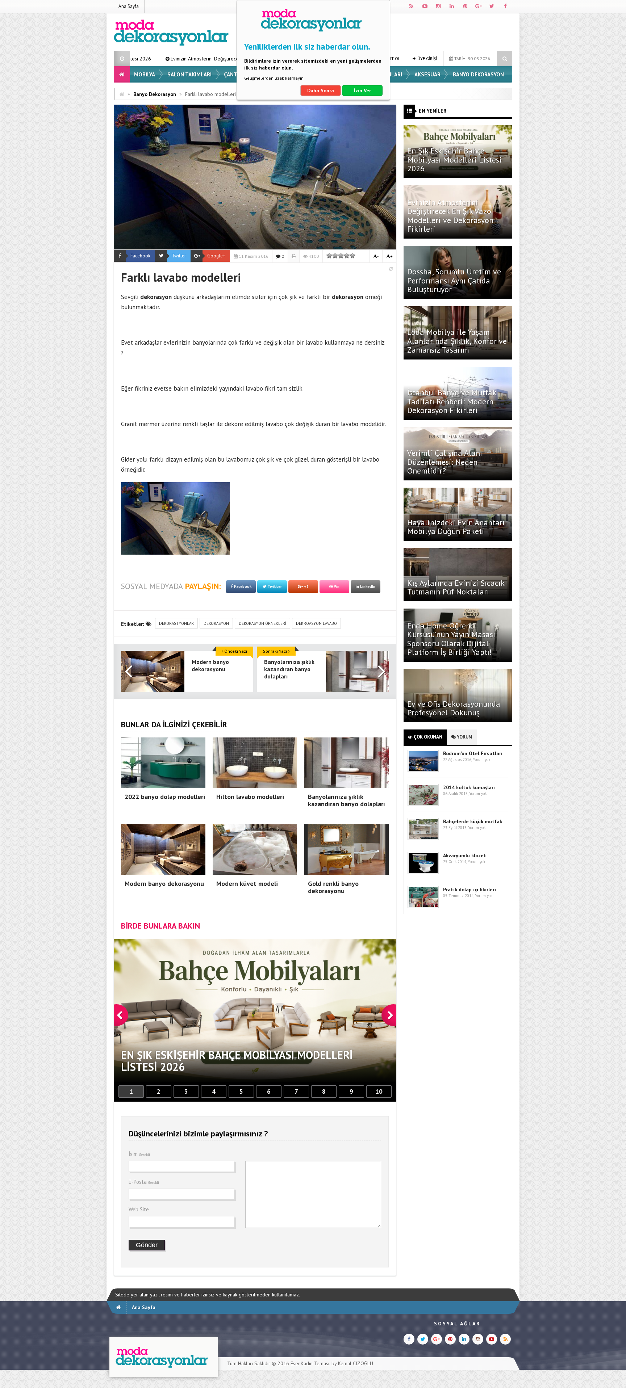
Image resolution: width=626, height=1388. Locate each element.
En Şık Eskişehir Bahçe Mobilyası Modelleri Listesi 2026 (454, 159)
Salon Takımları (189, 74)
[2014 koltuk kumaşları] (423, 804)
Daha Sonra (320, 90)
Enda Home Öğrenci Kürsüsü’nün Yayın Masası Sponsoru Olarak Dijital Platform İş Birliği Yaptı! (451, 639)
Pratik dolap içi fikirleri (469, 889)
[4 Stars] (347, 255)
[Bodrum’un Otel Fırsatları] (423, 770)
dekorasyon (216, 623)
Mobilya (144, 74)
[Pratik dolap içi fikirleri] (423, 906)
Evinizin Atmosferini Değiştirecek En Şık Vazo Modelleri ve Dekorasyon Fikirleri (138, 58)
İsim (139, 1154)
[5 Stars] (352, 255)
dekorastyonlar (176, 623)
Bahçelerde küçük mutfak (472, 821)
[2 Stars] (335, 255)
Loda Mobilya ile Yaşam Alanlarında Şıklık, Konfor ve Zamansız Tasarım (457, 340)
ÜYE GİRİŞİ (426, 58)
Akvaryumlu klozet (464, 855)
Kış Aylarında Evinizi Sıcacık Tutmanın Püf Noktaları (455, 587)
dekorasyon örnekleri (262, 623)
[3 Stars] (341, 255)
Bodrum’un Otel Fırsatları (472, 753)
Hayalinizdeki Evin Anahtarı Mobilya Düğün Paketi (456, 526)
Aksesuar (427, 74)
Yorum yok (481, 759)
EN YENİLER (432, 111)
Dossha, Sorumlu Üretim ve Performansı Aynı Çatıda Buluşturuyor (454, 280)
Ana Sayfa (128, 6)
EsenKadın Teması (310, 1363)
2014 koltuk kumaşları (469, 787)
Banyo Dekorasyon (478, 74)
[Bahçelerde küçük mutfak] (423, 838)
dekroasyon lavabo (316, 623)
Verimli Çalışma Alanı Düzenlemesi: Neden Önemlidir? (444, 461)
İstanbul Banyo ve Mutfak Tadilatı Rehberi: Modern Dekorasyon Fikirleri (451, 401)
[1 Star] (329, 255)
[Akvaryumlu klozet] (423, 872)
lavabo (314, 342)
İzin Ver (362, 90)
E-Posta (144, 1181)
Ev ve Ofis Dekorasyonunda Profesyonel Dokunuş (453, 708)
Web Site (139, 1209)
